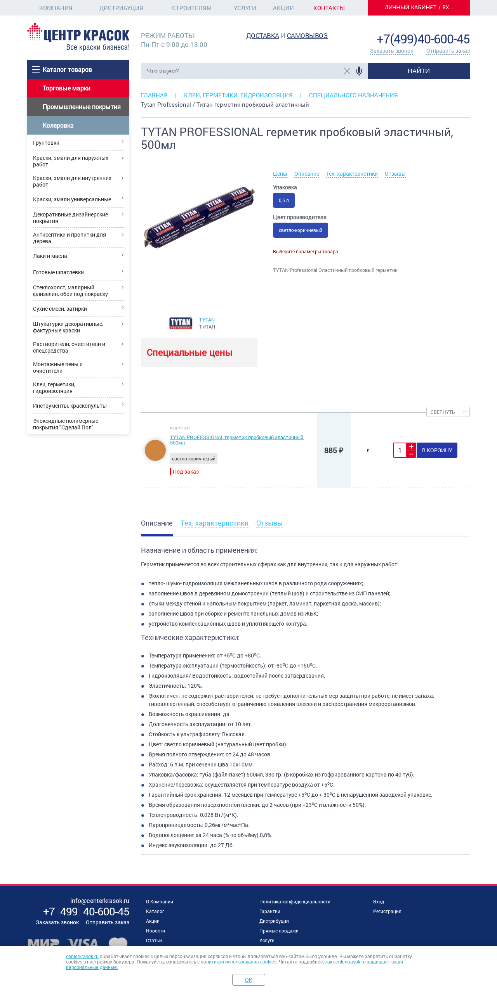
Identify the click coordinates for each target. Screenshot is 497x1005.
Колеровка (58, 125)
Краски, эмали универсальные (72, 199)
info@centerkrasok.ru (443, 27)
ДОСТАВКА (262, 35)
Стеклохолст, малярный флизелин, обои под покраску (70, 291)
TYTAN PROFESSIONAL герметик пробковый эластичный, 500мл (237, 440)
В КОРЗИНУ (437, 450)
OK (248, 979)
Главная (154, 95)
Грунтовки (46, 142)
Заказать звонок (391, 50)
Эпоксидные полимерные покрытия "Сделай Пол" (65, 424)
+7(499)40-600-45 (423, 38)
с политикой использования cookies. (237, 962)
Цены (280, 173)
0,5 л (284, 200)
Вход (378, 901)
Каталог (155, 911)
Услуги (245, 8)
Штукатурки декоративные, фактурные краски (68, 327)
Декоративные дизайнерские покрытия (70, 218)
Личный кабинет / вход (421, 7)
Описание (306, 173)
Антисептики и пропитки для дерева (69, 238)
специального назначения (353, 95)
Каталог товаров (67, 69)
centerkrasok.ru (82, 956)
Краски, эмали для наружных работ (70, 161)
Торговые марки (66, 88)
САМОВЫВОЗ (307, 35)
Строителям (192, 8)
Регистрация (387, 911)
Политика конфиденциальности (294, 901)
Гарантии (269, 911)
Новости (155, 930)
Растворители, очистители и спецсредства (69, 347)
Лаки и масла (50, 255)
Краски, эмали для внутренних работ (72, 181)
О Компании (159, 901)
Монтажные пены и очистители (58, 367)
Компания (56, 8)
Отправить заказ (448, 50)
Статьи (154, 940)
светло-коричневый (300, 230)
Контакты (329, 8)
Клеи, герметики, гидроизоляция (54, 387)
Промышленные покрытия (82, 106)
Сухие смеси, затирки (60, 308)
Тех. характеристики (352, 173)
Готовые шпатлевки (58, 272)
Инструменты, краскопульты (70, 405)
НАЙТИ (419, 70)
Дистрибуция (121, 8)
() (86, 911)
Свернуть (443, 412)
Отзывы (395, 173)
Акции (283, 8)
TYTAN (207, 319)
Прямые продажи (279, 930)
